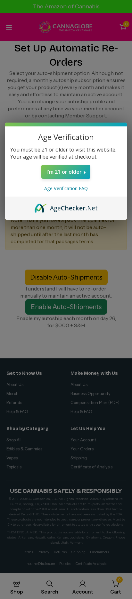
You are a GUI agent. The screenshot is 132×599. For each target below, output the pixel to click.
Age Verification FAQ (66, 188)
